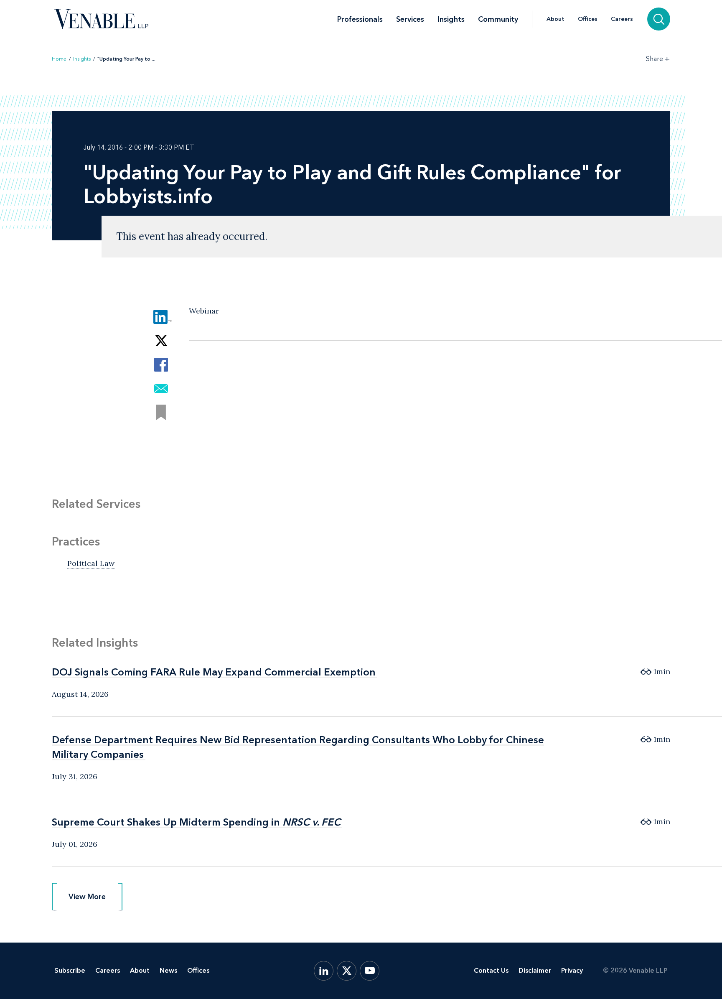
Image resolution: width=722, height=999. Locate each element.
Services (410, 19)
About (555, 19)
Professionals (360, 19)
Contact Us (491, 970)
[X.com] (346, 971)
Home (59, 58)
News (168, 970)
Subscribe (69, 970)
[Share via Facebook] (161, 365)
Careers (622, 19)
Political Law (90, 563)
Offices (587, 19)
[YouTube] (369, 971)
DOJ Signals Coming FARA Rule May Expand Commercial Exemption (214, 672)
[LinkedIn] (323, 971)
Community (498, 19)
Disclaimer (535, 970)
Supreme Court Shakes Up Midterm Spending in (196, 822)
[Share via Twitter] (161, 341)
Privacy (572, 970)
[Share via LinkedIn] (161, 317)
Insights (451, 19)
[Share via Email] (161, 388)
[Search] (658, 19)
